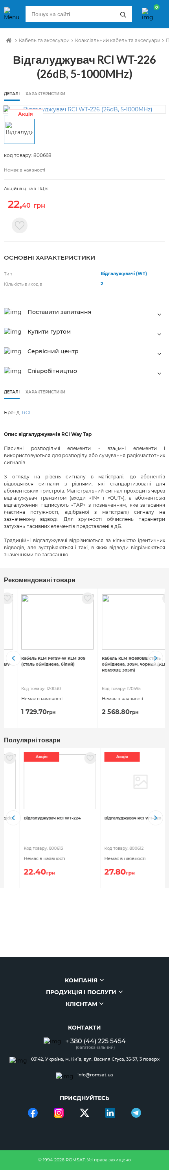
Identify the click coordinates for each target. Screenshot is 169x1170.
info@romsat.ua (95, 1075)
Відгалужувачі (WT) (124, 273)
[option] (84, 109)
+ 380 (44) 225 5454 (95, 1041)
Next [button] (155, 658)
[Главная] (8, 40)
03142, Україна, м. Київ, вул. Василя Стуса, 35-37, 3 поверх (95, 1059)
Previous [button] (13, 658)
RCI (26, 412)
